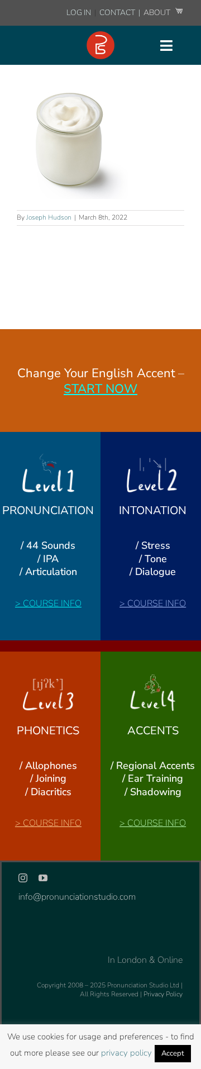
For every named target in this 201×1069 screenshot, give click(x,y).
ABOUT (157, 12)
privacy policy (126, 1052)
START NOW (100, 389)
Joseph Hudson (48, 217)
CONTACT (118, 12)
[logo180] (100, 36)
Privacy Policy (163, 994)
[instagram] (22, 877)
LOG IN (78, 12)
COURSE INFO (52, 603)
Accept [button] (172, 1053)
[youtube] (43, 877)
